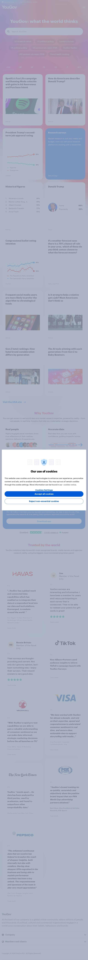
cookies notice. (70, 485)
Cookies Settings (44, 490)
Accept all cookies (44, 494)
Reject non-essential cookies (44, 501)
